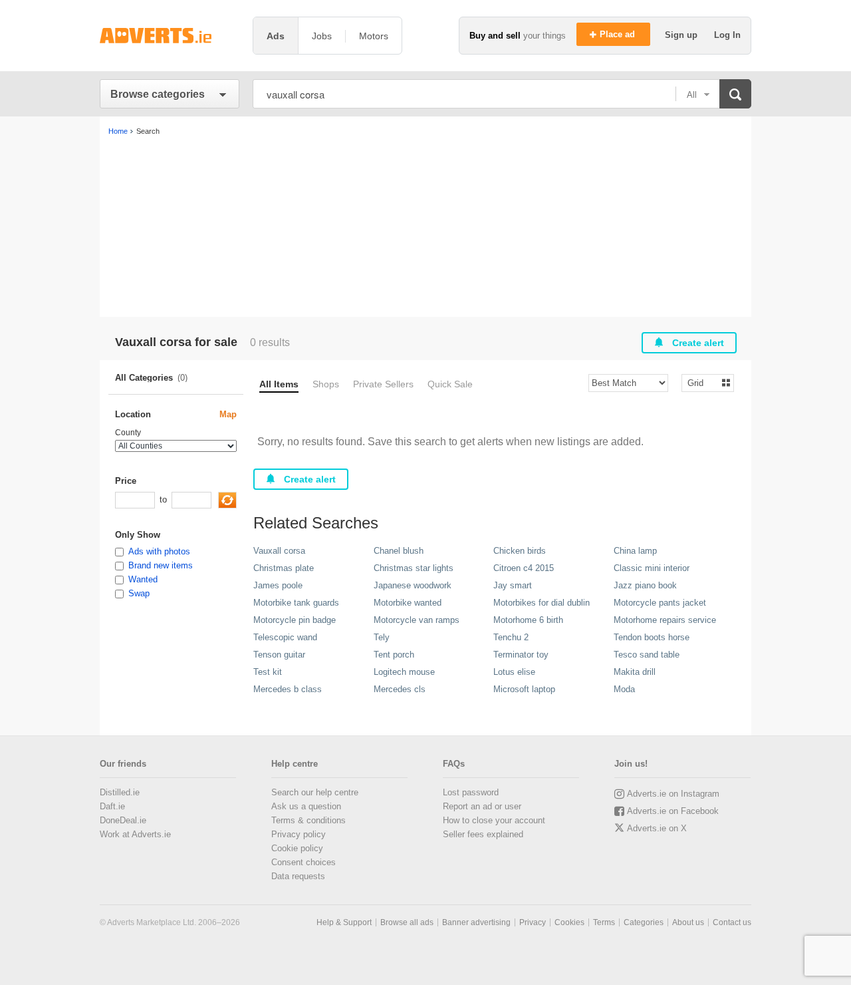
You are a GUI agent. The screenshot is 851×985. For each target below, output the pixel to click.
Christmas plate (283, 568)
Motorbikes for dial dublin (541, 603)
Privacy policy (298, 834)
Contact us (732, 922)
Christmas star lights (413, 568)
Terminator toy (520, 655)
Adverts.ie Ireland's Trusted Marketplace (169, 35)
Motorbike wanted (407, 603)
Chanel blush (399, 551)
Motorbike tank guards (296, 603)
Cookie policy (297, 848)
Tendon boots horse (651, 637)
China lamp (635, 551)
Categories (644, 922)
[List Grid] (702, 382)
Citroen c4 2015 (523, 568)
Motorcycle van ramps (416, 620)
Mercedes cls (400, 689)
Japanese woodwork (412, 585)
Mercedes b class (287, 689)
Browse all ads (406, 922)
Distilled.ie (120, 792)
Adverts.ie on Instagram (673, 794)
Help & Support (344, 922)
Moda (624, 689)
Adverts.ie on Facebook (673, 811)
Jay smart (512, 585)
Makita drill (635, 672)
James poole (278, 585)
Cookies (569, 922)
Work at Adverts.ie (135, 834)
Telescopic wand (285, 637)
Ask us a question (306, 806)
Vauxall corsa (279, 551)
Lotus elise (514, 672)
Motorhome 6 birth (528, 620)
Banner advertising (476, 922)
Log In (727, 35)
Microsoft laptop (524, 689)
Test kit (267, 672)
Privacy (532, 922)
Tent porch (394, 655)
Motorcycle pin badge (294, 620)
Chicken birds (519, 551)
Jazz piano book (645, 585)
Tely (382, 637)
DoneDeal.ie (123, 820)
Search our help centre (314, 792)
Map (228, 414)
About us (688, 922)
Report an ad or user (482, 806)
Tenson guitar (279, 655)
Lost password (471, 792)
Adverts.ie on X (657, 828)
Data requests (298, 876)
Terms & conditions (308, 820)
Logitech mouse (404, 672)
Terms (604, 922)
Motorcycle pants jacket (660, 603)
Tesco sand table (646, 655)
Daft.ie (112, 806)
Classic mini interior (651, 568)
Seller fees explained (483, 834)
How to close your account (494, 820)
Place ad (619, 34)
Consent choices (303, 862)
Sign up (682, 35)
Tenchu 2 (511, 637)
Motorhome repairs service (665, 620)
